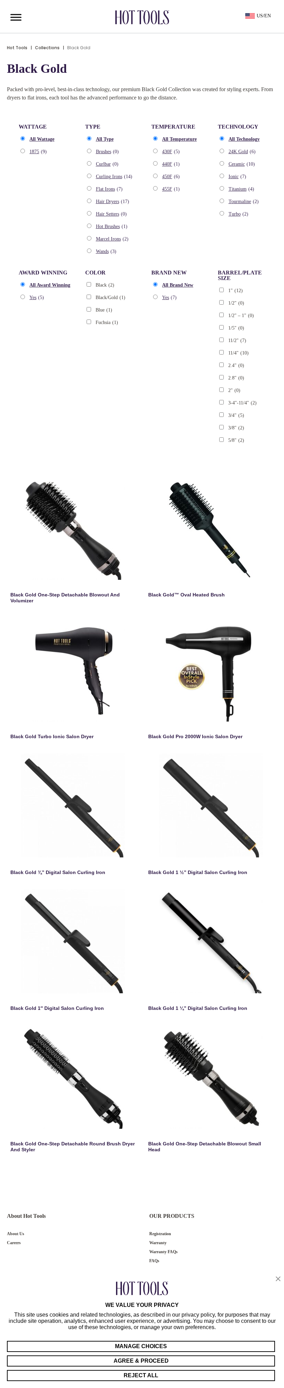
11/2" (237, 340)
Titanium (241, 189)
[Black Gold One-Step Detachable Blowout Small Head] (211, 1077)
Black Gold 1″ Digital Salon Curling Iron (57, 1008)
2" (234, 390)
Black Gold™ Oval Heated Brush (186, 594)
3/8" (236, 427)
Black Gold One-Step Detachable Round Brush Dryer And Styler (72, 1146)
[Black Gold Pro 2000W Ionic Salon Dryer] (211, 670)
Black (105, 285)
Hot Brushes (111, 226)
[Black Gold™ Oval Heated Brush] (211, 528)
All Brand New (177, 285)
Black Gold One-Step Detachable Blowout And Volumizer (65, 597)
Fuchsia (107, 322)
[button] (278, 1279)
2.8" (236, 378)
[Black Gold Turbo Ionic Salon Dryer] (73, 670)
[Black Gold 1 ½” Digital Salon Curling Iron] (211, 805)
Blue (104, 310)
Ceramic (242, 164)
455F (171, 189)
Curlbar (107, 164)
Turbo (238, 214)
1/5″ (236, 328)
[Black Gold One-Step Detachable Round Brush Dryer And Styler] (73, 1077)
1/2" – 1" (241, 315)
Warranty (158, 1242)
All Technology (244, 139)
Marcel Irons (112, 239)
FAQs (154, 1260)
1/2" (236, 303)
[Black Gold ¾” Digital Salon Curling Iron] (73, 805)
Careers (14, 1242)
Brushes (107, 151)
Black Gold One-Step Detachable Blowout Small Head (204, 1146)
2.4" (236, 365)
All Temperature (179, 139)
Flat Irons (109, 189)
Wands (106, 251)
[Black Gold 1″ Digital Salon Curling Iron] (73, 941)
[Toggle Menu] (15, 17)
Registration (160, 1233)
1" (235, 290)
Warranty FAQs (163, 1251)
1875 (38, 151)
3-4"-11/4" (242, 402)
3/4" (236, 415)
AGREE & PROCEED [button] (141, 1361)
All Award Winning (49, 285)
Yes (36, 297)
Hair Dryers (112, 201)
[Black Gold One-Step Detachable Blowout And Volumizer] (73, 528)
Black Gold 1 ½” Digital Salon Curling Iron (197, 872)
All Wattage (41, 139)
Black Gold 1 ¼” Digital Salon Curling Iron (197, 1008)
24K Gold (242, 151)
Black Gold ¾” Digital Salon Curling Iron (57, 872)
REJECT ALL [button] (141, 1375)
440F (171, 164)
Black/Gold (110, 297)
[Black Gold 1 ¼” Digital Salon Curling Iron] (211, 941)
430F (171, 151)
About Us (15, 1233)
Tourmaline (244, 201)
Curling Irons (114, 176)
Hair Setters (111, 214)
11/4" (238, 353)
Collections (47, 48)
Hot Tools (17, 48)
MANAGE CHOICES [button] (141, 1346)
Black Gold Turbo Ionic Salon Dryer (52, 736)
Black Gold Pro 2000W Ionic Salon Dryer (195, 736)
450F (171, 176)
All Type (105, 139)
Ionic (237, 176)
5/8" (236, 440)
